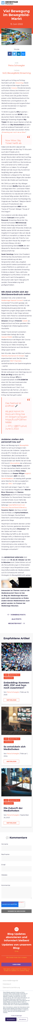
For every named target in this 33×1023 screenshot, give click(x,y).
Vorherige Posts (17, 615)
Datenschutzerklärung (16, 959)
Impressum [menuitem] (7, 984)
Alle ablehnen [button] (22, 1019)
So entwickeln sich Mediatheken (15, 748)
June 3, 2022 (12, 428)
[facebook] (10, 54)
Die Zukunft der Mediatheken (13, 809)
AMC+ (11, 484)
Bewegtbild (13, 73)
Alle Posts (16, 619)
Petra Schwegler (16, 65)
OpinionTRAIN (6, 337)
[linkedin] (19, 54)
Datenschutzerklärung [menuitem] (11, 987)
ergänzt (28, 473)
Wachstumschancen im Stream (12, 356)
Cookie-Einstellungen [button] (16, 1015)
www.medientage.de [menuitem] (10, 980)
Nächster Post (15, 623)
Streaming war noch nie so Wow (14, 132)
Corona (14, 88)
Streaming (25, 73)
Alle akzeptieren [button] (11, 1019)
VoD (4, 73)
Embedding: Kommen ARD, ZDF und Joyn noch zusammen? (16, 685)
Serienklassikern (7, 478)
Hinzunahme (15, 463)
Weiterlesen (11, 700)
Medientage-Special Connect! (12, 300)
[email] (23, 54)
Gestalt (25, 321)
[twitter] (14, 54)
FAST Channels (15, 361)
